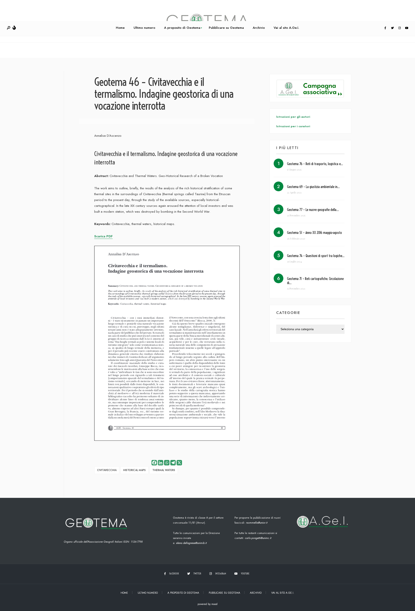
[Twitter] (392, 28)
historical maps (134, 470)
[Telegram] (173, 462)
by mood (212, 604)
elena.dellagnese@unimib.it (191, 543)
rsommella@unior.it (256, 523)
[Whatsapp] (166, 462)
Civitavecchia (107, 470)
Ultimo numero (144, 27)
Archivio (259, 27)
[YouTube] (407, 28)
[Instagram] (399, 28)
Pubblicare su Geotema (226, 27)
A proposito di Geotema (182, 27)
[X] (179, 462)
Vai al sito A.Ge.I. (286, 27)
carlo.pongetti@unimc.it (258, 538)
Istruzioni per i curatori (293, 126)
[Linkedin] (160, 462)
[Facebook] (385, 28)
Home (120, 27)
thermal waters (163, 470)
